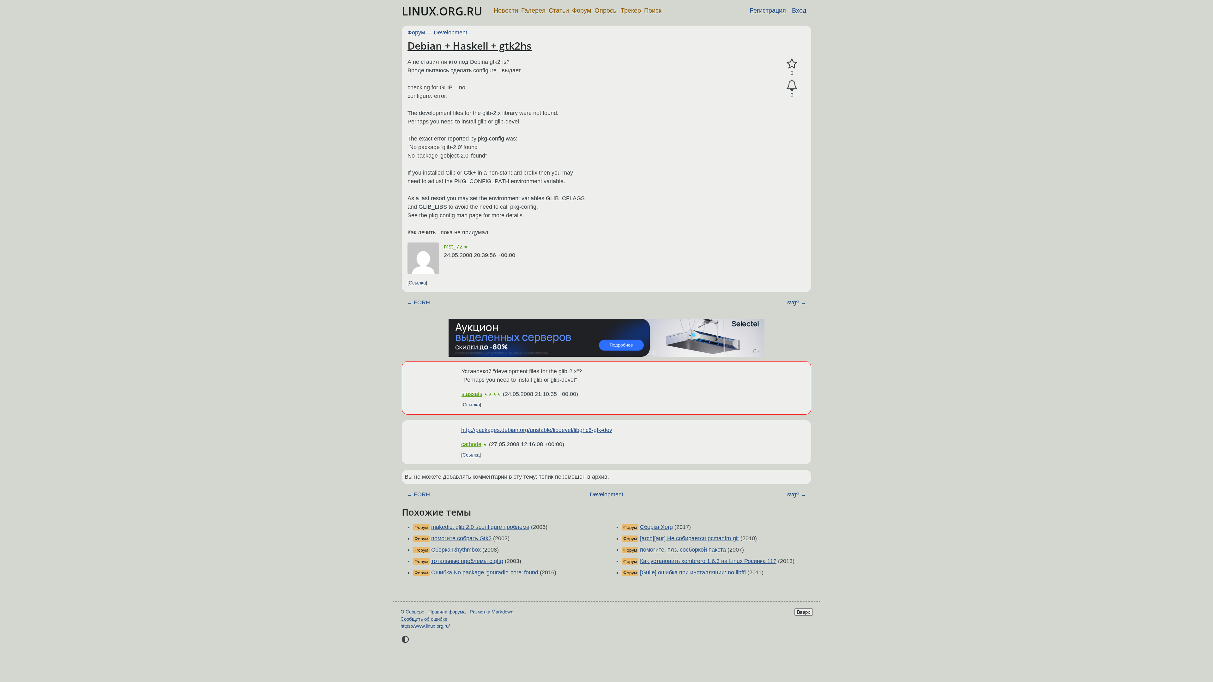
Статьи (559, 10)
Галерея (533, 10)
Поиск (652, 10)
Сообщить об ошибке (424, 619)
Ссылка (417, 282)
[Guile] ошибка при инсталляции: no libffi (693, 572)
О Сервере (412, 611)
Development (450, 32)
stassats (472, 394)
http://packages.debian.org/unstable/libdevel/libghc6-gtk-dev (536, 430)
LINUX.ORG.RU (442, 11)
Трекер (631, 10)
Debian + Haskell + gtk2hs (469, 45)
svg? (793, 302)
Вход (799, 10)
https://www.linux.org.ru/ (425, 626)
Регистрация (768, 10)
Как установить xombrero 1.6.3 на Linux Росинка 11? (708, 561)
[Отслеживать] (792, 85)
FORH (422, 302)
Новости (506, 10)
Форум (581, 10)
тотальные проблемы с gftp (467, 561)
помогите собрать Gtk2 (461, 538)
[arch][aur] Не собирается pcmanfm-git (689, 538)
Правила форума (447, 611)
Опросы (606, 10)
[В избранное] (792, 63)
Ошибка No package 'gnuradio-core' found (484, 572)
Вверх (803, 612)
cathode (471, 444)
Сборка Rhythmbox (456, 550)
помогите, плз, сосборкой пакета (683, 550)
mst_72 (453, 246)
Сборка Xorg (656, 527)
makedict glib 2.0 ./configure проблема (480, 527)
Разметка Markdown (491, 611)
